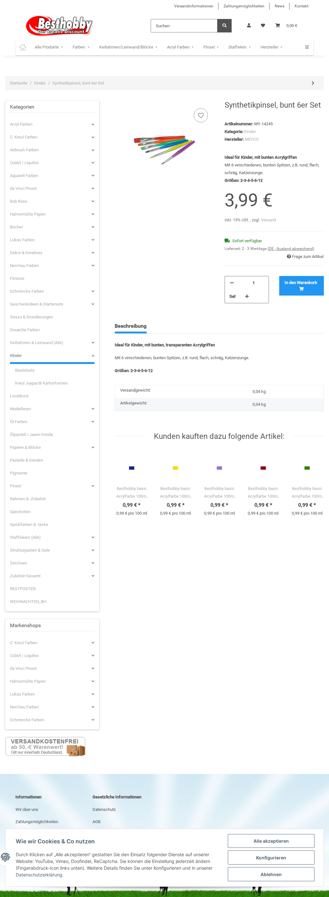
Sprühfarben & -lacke (29, 524)
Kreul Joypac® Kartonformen (41, 383)
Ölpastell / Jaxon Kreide (31, 434)
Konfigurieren (271, 857)
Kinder (250, 131)
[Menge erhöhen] (247, 296)
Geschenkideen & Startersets (36, 304)
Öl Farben (18, 421)
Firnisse (17, 278)
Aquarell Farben (24, 175)
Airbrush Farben (24, 149)
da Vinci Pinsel (23, 188)
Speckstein (20, 511)
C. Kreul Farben (23, 137)
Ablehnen (271, 874)
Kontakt (301, 6)
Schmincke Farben (27, 291)
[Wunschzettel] (263, 25)
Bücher (16, 227)
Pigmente (18, 473)
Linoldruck (19, 396)
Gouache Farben (25, 329)
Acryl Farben (21, 124)
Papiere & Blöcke (25, 447)
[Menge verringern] (232, 283)
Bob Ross (18, 201)
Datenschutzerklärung (39, 874)
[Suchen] (224, 25)
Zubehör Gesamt (25, 575)
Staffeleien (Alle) (25, 537)
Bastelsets (25, 370)
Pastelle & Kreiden (26, 460)
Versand (268, 220)
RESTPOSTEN (23, 588)
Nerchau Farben (24, 265)
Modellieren (20, 408)
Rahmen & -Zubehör (28, 498)
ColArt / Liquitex (24, 162)
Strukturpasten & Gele (30, 550)
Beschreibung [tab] (131, 326)
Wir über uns (26, 809)
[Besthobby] (58, 25)
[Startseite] (22, 47)
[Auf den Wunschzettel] (201, 115)
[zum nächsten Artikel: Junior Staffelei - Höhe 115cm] (313, 83)
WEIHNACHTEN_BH (28, 601)
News (279, 6)
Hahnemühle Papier (28, 214)
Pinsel (15, 486)
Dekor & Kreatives (26, 252)
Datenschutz (104, 809)
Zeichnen (18, 563)
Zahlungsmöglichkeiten (244, 6)
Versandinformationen (193, 6)
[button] (249, 25)
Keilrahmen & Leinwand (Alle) (36, 342)
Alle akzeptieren (271, 841)
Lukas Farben (22, 239)
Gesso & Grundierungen (31, 317)
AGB (97, 821)
